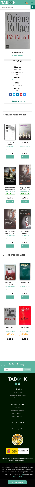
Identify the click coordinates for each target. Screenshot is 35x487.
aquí (22, 474)
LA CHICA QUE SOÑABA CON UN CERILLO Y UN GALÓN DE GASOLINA (25, 188)
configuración (17, 476)
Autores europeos (17, 80)
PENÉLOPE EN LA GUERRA (10, 283)
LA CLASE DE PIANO (10, 143)
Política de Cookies (17, 416)
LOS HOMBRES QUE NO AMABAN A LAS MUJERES (25, 232)
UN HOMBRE (25, 327)
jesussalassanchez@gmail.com (17, 395)
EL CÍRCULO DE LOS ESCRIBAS (10, 188)
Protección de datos (17, 413)
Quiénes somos (17, 426)
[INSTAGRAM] (19, 383)
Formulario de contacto (17, 398)
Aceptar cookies (17, 482)
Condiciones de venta (17, 411)
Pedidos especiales (17, 429)
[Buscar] (33, 7)
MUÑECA (25, 143)
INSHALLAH (25, 283)
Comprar (10, 157)
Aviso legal (17, 408)
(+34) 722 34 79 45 (17, 392)
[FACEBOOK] (16, 383)
